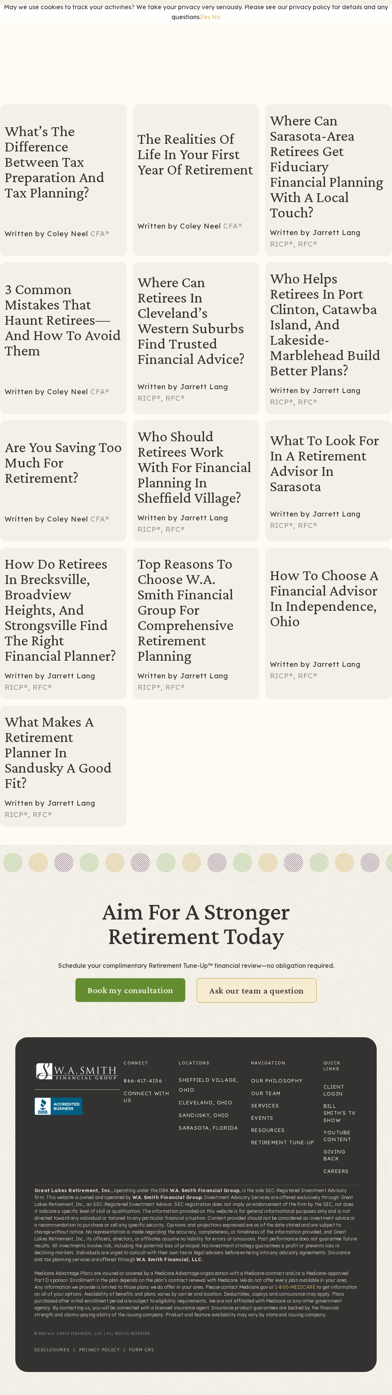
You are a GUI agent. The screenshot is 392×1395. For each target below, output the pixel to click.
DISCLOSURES (52, 1349)
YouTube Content (337, 1135)
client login (334, 1090)
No (216, 17)
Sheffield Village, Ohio (208, 1085)
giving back (334, 1154)
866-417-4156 (143, 1081)
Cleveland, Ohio (205, 1102)
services (265, 1105)
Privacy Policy (99, 1349)
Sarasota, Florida (208, 1128)
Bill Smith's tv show (339, 1113)
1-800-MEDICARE (295, 1287)
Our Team (266, 1093)
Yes (205, 17)
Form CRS (141, 1349)
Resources (268, 1130)
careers (336, 1171)
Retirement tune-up (282, 1142)
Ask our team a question (256, 990)
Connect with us (146, 1096)
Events (262, 1118)
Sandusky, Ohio (204, 1115)
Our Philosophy (277, 1081)
